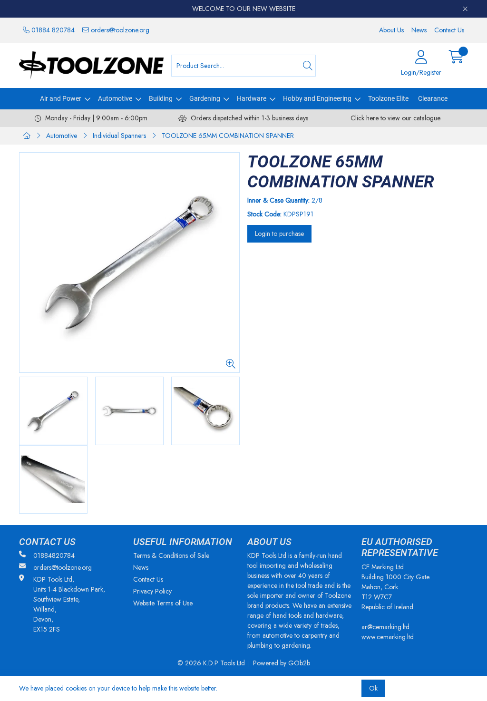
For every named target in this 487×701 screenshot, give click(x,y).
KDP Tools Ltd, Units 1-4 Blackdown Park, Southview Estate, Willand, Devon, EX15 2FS (69, 604)
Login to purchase (279, 233)
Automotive (115, 98)
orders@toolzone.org (119, 30)
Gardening (204, 98)
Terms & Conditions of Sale (171, 555)
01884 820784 (52, 30)
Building (161, 98)
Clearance (433, 98)
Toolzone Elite (388, 98)
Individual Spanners (119, 135)
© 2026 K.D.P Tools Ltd (211, 663)
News (419, 30)
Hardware (251, 98)
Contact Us (449, 30)
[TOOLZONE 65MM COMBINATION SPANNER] (129, 262)
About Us (391, 30)
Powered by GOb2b (281, 663)
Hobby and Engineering (317, 98)
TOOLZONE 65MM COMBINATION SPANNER (228, 135)
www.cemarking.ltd (387, 637)
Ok (373, 688)
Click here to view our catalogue (395, 118)
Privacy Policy (152, 591)
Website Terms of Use (163, 603)
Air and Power (60, 98)
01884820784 (54, 555)
